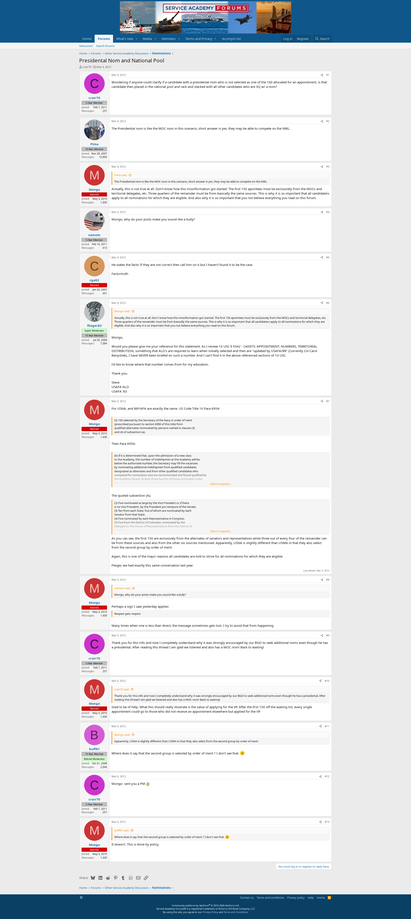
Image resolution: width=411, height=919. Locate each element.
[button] (137, 39)
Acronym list (231, 38)
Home (86, 38)
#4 (327, 212)
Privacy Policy (210, 912)
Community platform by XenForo (206, 905)
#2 (327, 121)
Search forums (105, 46)
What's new (124, 38)
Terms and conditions (270, 898)
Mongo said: (122, 311)
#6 (327, 303)
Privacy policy (296, 898)
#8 (327, 580)
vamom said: (122, 588)
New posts (86, 46)
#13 (327, 822)
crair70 (87, 67)
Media (147, 38)
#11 (327, 726)
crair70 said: (121, 689)
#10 (327, 681)
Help (311, 898)
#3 (327, 166)
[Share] (322, 75)
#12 (327, 776)
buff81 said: (121, 830)
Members (169, 38)
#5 (327, 257)
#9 (327, 635)
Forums (104, 38)
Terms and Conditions (236, 912)
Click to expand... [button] (220, 484)
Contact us (247, 898)
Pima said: (120, 175)
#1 (327, 75)
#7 (327, 401)
